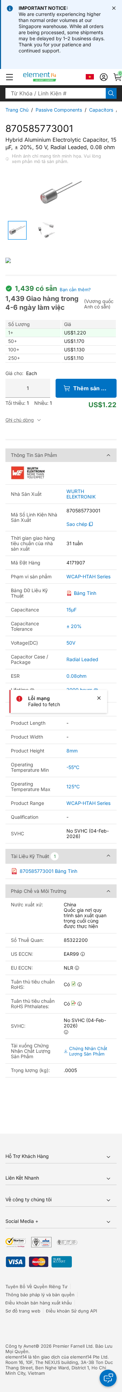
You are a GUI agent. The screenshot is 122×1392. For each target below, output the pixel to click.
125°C (73, 786)
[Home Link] (52, 77)
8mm (72, 750)
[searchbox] (55, 93)
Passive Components (59, 110)
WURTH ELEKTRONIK (81, 494)
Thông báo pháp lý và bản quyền (40, 1294)
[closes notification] (114, 8)
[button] (9, 77)
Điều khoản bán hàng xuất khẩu (38, 1302)
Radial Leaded (82, 659)
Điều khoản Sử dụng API (71, 1311)
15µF (71, 609)
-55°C (72, 767)
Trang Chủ (16, 110)
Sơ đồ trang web (22, 1311)
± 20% (74, 626)
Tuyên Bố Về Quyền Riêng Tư (36, 1286)
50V (71, 643)
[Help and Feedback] (108, 1378)
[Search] (111, 93)
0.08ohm (76, 676)
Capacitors (101, 110)
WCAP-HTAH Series (88, 576)
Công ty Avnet (20, 1346)
